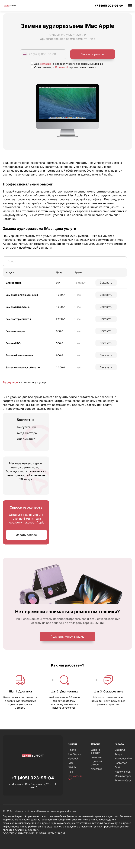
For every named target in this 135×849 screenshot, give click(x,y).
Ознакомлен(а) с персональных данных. (65, 67)
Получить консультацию (67, 636)
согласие (45, 63)
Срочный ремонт (96, 763)
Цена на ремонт (96, 751)
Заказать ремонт (92, 54)
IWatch (72, 767)
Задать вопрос (26, 535)
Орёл (118, 767)
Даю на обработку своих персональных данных (69, 63)
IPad (70, 771)
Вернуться (10, 382)
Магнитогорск (123, 775)
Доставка (96, 768)
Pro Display (74, 754)
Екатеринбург (123, 780)
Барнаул (120, 749)
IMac (70, 762)
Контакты (96, 757)
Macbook (73, 758)
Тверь (118, 754)
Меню (130, 6)
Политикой (61, 67)
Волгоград (121, 762)
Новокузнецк (123, 771)
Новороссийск (123, 758)
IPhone (72, 749)
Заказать (106, 282)
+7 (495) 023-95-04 (109, 5)
